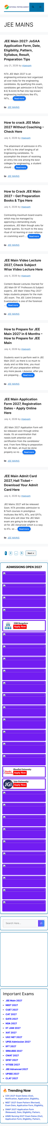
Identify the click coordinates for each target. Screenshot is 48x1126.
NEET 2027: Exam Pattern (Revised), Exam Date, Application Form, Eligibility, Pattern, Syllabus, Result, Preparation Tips (24, 1104)
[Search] (41, 923)
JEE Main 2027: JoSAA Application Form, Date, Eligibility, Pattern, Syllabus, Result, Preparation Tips (22, 50)
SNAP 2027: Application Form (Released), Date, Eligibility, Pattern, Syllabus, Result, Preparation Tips (22, 1111)
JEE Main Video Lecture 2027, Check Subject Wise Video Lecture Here (23, 264)
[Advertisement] (24, 959)
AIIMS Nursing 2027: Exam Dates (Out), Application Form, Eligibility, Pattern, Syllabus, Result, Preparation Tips (24, 1117)
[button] (33, 7)
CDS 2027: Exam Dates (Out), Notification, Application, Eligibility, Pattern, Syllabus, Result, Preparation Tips (23, 1097)
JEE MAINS (13, 107)
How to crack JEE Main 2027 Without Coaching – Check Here (24, 127)
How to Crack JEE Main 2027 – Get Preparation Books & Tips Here (22, 195)
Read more (19, 98)
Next (31, 553)
